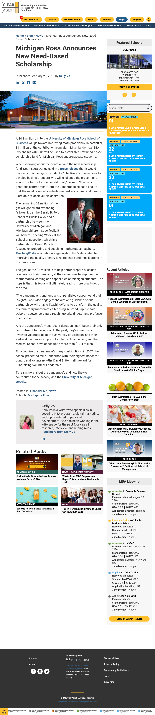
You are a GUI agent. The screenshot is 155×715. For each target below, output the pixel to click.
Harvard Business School (36, 710)
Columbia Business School (12, 710)
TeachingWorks (26, 253)
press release (69, 168)
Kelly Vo (64, 76)
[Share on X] (23, 83)
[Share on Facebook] (29, 83)
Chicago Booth (142, 710)
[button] (125, 95)
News (39, 35)
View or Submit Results (129, 618)
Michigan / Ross (38, 395)
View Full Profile (129, 86)
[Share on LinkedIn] (18, 83)
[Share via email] (34, 83)
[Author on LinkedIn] (43, 438)
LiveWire (4, 711)
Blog (30, 35)
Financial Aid (38, 391)
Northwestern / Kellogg (123, 710)
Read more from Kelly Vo (58, 432)
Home (20, 35)
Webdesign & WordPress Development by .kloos (77, 702)
